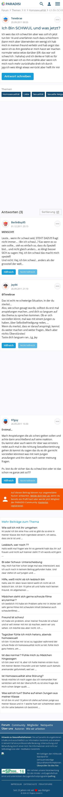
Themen (16, 10)
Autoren (19, 728)
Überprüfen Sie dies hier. (48, 765)
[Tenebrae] (6, 19)
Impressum (16, 784)
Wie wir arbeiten (35, 728)
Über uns (7, 728)
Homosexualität (37, 10)
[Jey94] (6, 286)
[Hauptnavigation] (57, 4)
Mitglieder (33, 725)
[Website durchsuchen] (41, 4)
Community (18, 725)
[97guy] (6, 421)
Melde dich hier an (40, 495)
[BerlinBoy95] (6, 223)
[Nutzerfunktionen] (49, 4)
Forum (5, 10)
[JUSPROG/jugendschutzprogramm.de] (13, 771)
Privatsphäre (45, 784)
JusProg (51, 776)
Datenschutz (30, 784)
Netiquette (47, 725)
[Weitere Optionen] (57, 20)
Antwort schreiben (17, 76)
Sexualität (38, 94)
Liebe (26, 94)
